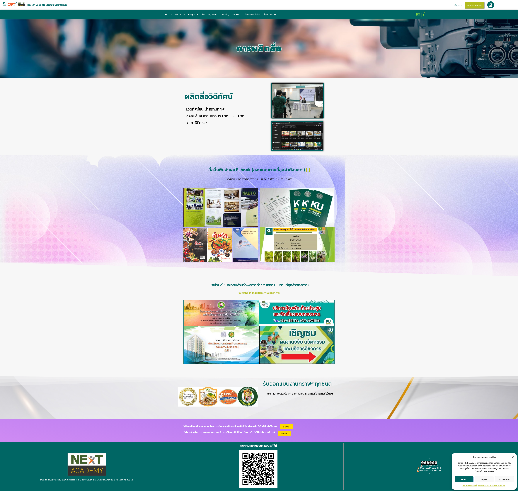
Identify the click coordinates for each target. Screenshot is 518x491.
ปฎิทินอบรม (213, 14)
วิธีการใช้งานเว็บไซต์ (251, 14)
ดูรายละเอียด (504, 479)
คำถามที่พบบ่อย (269, 14)
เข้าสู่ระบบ (458, 5)
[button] (512, 457)
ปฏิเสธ (484, 479)
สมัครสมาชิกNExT (474, 5)
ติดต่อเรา (236, 14)
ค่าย (203, 14)
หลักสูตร (191, 14)
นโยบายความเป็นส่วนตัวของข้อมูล (491, 485)
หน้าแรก (168, 14)
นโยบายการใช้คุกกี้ (470, 485)
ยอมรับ (464, 479)
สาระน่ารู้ (225, 14)
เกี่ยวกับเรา (180, 14)
